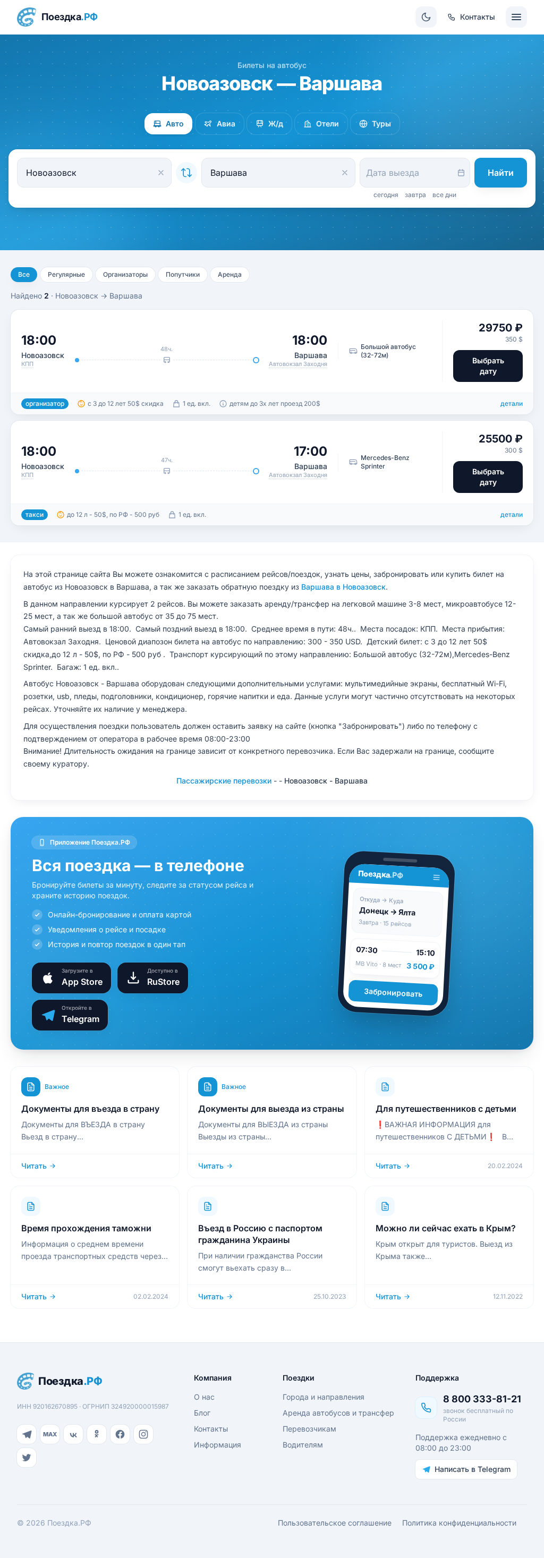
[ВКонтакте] (73, 1434)
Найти (501, 172)
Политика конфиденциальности (459, 1522)
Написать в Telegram (473, 1469)
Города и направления (323, 1396)
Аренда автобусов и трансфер (338, 1412)
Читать (34, 1165)
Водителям (303, 1444)
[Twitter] (26, 1457)
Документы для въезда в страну (90, 1108)
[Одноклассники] (96, 1434)
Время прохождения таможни (86, 1228)
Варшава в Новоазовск (343, 586)
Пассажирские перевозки (223, 780)
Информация (217, 1444)
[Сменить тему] (426, 17)
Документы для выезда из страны (271, 1108)
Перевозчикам (309, 1428)
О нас (204, 1396)
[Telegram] (26, 1434)
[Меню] (516, 17)
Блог (202, 1412)
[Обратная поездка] (186, 172)
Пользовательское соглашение (335, 1522)
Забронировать (393, 992)
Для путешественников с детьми (446, 1108)
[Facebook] (120, 1434)
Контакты (211, 1428)
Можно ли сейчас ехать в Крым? (446, 1228)
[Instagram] (143, 1434)
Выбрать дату (488, 366)
